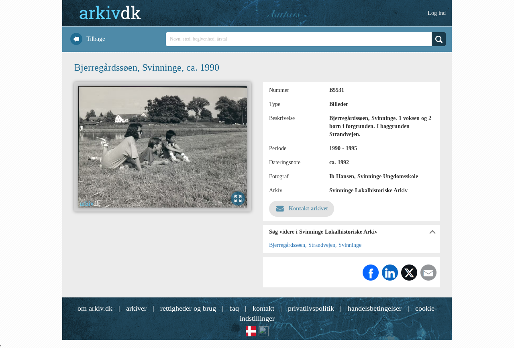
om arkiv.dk (95, 308)
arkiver (136, 308)
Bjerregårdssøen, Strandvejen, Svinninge (315, 245)
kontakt (263, 308)
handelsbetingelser (375, 308)
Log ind (437, 13)
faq (234, 308)
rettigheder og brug (188, 308)
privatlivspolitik (311, 308)
